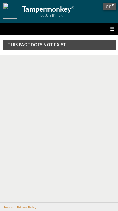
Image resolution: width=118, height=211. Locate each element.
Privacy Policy (26, 207)
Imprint (9, 207)
